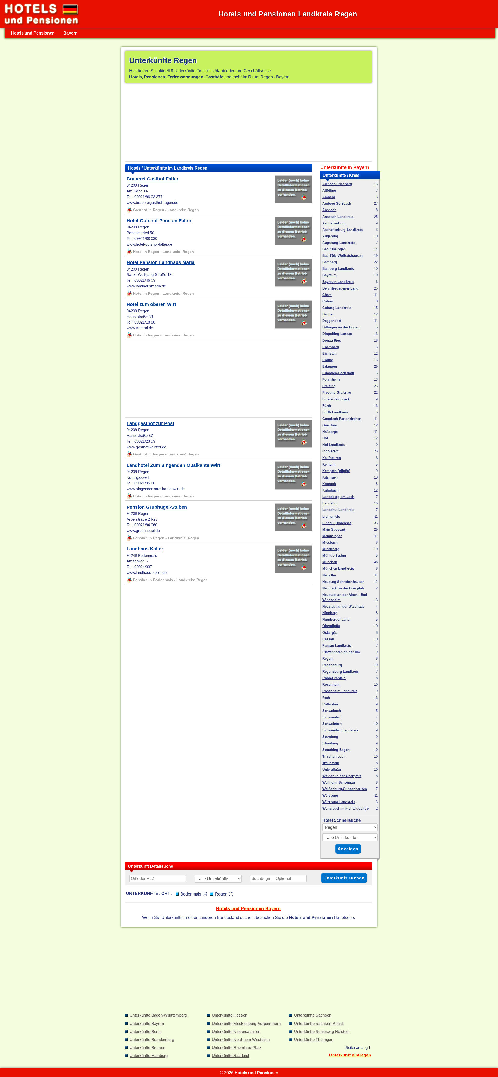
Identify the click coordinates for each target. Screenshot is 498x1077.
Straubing (330, 743)
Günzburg (330, 425)
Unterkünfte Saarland (230, 1056)
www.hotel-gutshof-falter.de (149, 244)
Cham (327, 295)
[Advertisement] (248, 123)
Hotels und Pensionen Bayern (248, 908)
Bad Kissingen (334, 249)
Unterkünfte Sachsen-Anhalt (319, 1023)
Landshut (329, 503)
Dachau (328, 314)
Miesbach (330, 542)
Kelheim (329, 464)
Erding (327, 360)
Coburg (328, 301)
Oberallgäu (331, 626)
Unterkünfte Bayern (147, 1023)
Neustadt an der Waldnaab (343, 606)
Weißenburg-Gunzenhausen (344, 789)
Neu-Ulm (329, 575)
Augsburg (330, 236)
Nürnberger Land (336, 619)
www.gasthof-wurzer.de (146, 447)
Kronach (329, 484)
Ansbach (329, 210)
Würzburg (330, 795)
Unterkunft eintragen (350, 1055)
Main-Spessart (333, 529)
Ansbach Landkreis (337, 217)
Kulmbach (330, 490)
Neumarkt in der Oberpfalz (343, 588)
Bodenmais (190, 894)
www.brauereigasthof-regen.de (152, 202)
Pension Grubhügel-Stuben (157, 507)
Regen (327, 659)
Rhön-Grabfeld (334, 678)
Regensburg (332, 665)
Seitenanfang (357, 1048)
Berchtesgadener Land (340, 288)
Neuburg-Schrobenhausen (343, 582)
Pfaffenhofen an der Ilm (341, 652)
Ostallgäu (330, 633)
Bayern (70, 33)
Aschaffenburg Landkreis (342, 230)
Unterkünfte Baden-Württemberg (158, 1015)
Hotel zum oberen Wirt (151, 304)
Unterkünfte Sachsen (312, 1015)
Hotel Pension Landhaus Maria (161, 262)
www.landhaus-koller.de (147, 572)
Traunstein (330, 763)
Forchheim (331, 379)
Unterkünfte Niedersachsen (236, 1031)
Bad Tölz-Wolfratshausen (342, 256)
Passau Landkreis (336, 646)
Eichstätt (329, 353)
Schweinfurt (332, 724)
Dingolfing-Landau (337, 334)
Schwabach (331, 711)
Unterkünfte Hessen (229, 1015)
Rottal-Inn (330, 704)
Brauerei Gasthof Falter (152, 178)
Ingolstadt (330, 451)
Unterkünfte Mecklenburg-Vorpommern (246, 1023)
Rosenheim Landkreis (339, 691)
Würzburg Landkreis (338, 802)
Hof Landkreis (333, 445)
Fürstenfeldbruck (336, 399)
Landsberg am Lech (338, 497)
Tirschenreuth (333, 756)
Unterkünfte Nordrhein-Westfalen (241, 1040)
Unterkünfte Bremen (147, 1048)
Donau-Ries (331, 340)
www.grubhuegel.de (143, 531)
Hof (325, 438)
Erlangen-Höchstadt (338, 373)
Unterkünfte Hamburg (149, 1056)
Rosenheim (331, 684)
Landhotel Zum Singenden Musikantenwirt (173, 465)
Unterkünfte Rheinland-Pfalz (236, 1048)
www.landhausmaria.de (146, 286)
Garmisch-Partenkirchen (341, 419)
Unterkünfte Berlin (145, 1031)
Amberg (328, 197)
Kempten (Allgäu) (336, 471)
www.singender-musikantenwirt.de (156, 489)
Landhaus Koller (145, 548)
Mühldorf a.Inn (334, 555)
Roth (326, 698)
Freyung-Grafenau (336, 392)
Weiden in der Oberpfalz (341, 776)
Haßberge (330, 432)
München (329, 562)
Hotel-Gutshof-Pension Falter (159, 220)
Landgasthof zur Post (150, 423)
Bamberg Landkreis (338, 269)
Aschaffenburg (334, 223)
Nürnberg (329, 613)
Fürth (326, 406)
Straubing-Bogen (336, 750)
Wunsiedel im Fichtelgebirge (345, 808)
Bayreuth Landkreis (338, 282)
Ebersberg (330, 347)
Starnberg (330, 737)
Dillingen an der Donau (340, 327)
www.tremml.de (140, 328)
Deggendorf (331, 321)
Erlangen (329, 366)
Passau (328, 639)
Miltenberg (331, 549)
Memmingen (332, 536)
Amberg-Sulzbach (336, 203)
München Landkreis (338, 568)
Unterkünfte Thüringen (313, 1040)
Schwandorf (332, 717)
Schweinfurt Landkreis (340, 730)
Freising (329, 386)
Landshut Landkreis (338, 510)
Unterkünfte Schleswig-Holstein (322, 1031)
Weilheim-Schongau (338, 782)
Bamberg (329, 262)
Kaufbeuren (331, 458)
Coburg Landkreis (336, 308)
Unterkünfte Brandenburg (152, 1040)
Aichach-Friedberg (337, 184)
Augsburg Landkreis (338, 243)
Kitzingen (330, 477)
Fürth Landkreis (335, 412)
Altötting (329, 190)
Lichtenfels (331, 517)
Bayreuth (329, 275)
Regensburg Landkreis (340, 672)
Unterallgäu (331, 769)
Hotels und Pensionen (33, 33)
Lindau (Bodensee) (337, 523)
